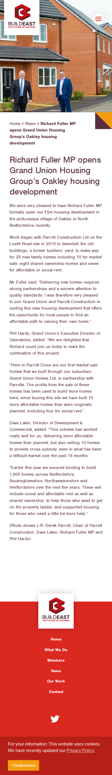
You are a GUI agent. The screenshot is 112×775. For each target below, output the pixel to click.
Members (56, 660)
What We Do (56, 649)
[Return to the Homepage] (21, 17)
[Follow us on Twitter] (55, 719)
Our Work (56, 681)
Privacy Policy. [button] (81, 750)
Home (56, 639)
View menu (98, 19)
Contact (56, 691)
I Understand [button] (23, 765)
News (56, 670)
